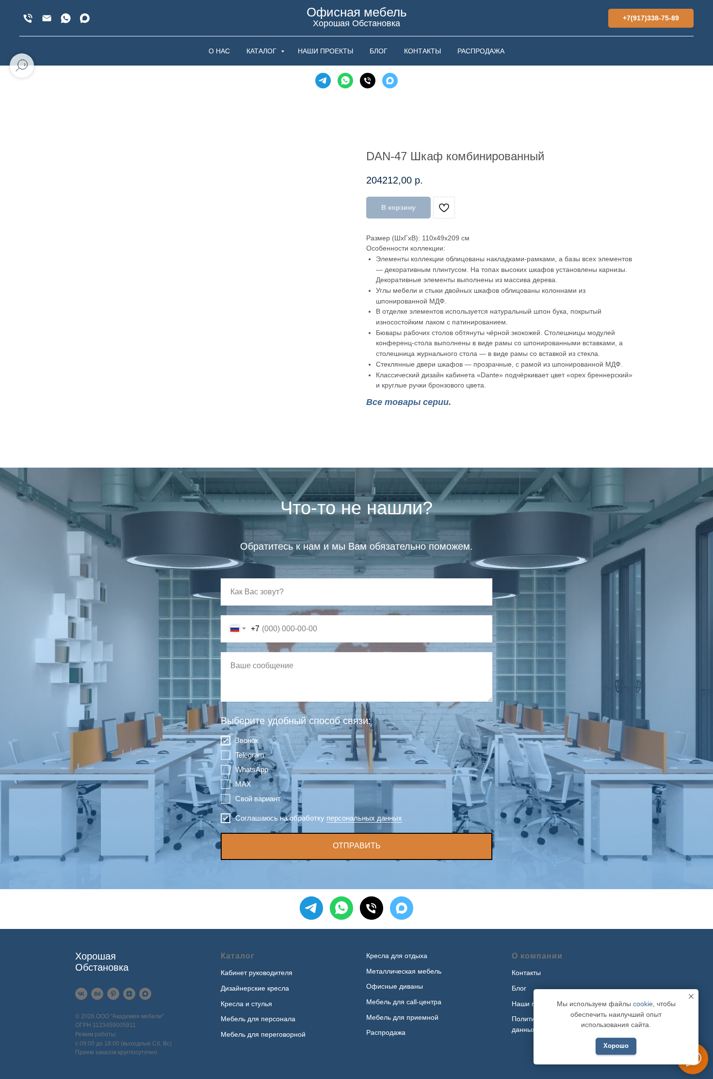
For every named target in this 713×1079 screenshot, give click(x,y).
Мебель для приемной (402, 1017)
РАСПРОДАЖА (480, 51)
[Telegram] (323, 80)
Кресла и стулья (246, 1004)
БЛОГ (379, 51)
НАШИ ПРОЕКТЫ (325, 51)
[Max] (85, 18)
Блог (519, 988)
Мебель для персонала (258, 1019)
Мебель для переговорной (263, 1034)
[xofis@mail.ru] (47, 18)
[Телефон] (367, 80)
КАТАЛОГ (262, 51)
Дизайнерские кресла (255, 988)
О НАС (219, 51)
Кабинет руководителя (256, 973)
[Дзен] (129, 994)
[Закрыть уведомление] (691, 996)
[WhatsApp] (66, 18)
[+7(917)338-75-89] (28, 18)
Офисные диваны (394, 986)
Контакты (526, 973)
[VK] (81, 994)
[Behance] (97, 994)
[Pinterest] (113, 994)
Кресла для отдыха (396, 956)
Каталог (238, 956)
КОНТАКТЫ (422, 51)
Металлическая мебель (403, 971)
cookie (643, 1004)
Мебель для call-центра (403, 1002)
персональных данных (364, 818)
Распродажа (385, 1032)
